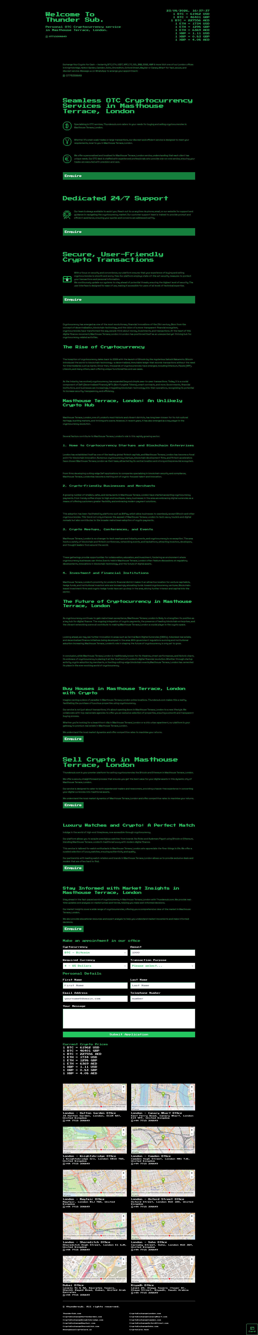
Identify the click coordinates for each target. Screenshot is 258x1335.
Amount (136, 947)
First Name (72, 980)
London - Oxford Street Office (157, 1199)
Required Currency (79, 960)
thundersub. (75, 1307)
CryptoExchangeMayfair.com (79, 1323)
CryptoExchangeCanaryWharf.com (148, 1316)
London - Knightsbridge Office (89, 1156)
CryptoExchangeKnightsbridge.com (83, 1320)
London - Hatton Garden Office (89, 1113)
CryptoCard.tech (139, 1329)
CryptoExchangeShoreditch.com (81, 1326)
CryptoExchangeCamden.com (145, 1320)
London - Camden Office (151, 1156)
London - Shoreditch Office (86, 1242)
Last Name (138, 980)
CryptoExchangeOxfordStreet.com (149, 1323)
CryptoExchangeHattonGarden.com (82, 1316)
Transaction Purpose (148, 960)
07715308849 (58, 36)
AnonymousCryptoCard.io (77, 1329)
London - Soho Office (149, 1242)
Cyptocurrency (75, 947)
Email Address (75, 993)
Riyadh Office (142, 1285)
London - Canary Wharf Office (156, 1113)
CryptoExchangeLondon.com (145, 1313)
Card (252, 1331)
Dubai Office (73, 1285)
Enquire (73, 176)
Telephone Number (145, 993)
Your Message (74, 1006)
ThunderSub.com (72, 1313)
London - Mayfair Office (84, 1199)
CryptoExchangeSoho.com (144, 1326)
